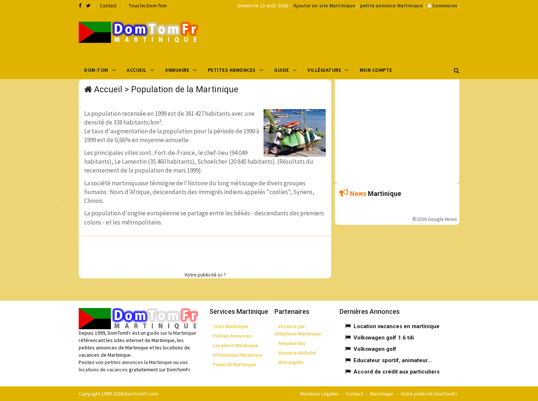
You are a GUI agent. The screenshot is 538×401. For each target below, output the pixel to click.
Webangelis (291, 362)
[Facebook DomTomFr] (80, 5)
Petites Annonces (232, 70)
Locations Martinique (235, 345)
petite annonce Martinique (391, 5)
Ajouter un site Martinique (324, 5)
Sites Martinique (231, 326)
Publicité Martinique (234, 364)
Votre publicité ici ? (205, 274)
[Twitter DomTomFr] (88, 5)
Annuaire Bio (291, 343)
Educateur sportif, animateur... (393, 360)
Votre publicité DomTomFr (429, 393)
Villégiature (324, 70)
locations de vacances (103, 369)
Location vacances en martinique (397, 326)
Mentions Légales (319, 393)
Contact (108, 6)
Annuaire (177, 70)
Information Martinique (237, 355)
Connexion (444, 5)
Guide (281, 70)
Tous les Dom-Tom (148, 6)
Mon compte (376, 70)
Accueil (137, 70)
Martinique (381, 393)
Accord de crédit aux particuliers (397, 371)
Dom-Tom (96, 70)
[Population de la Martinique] (138, 32)
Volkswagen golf (375, 349)
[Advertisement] (342, 35)
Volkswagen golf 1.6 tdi (384, 337)
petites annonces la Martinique (138, 362)
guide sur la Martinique (171, 333)
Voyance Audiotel (297, 352)
